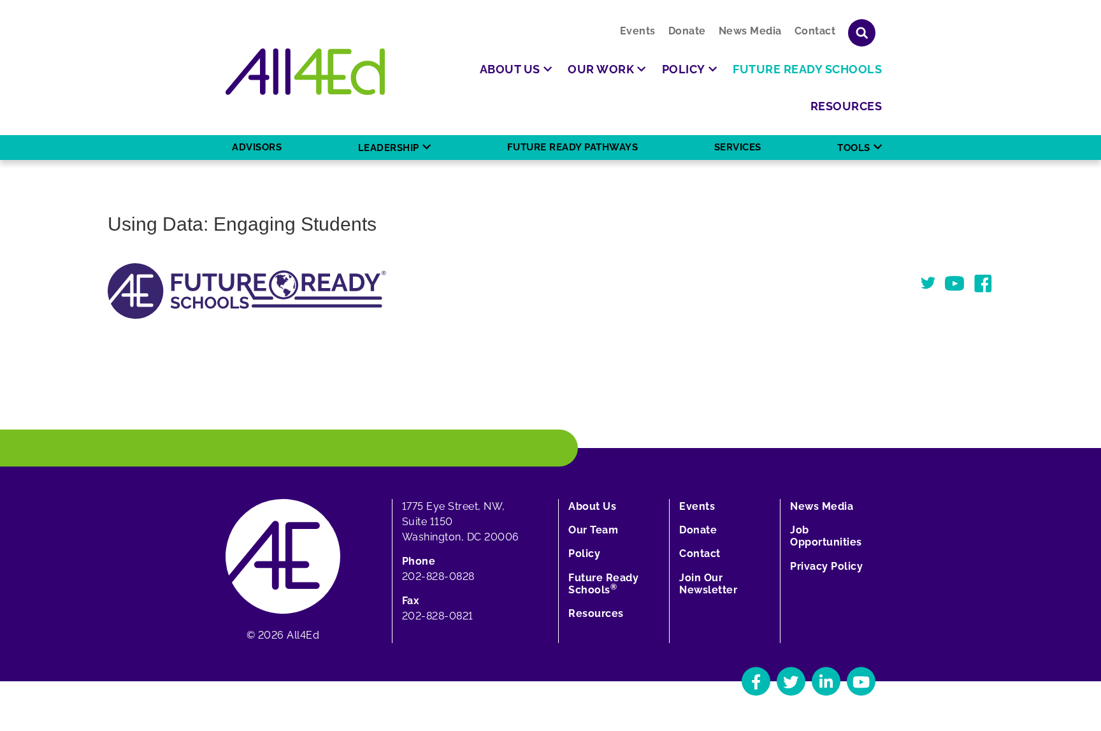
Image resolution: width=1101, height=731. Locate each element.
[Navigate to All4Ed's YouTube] (861, 681)
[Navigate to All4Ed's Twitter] (791, 681)
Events (638, 31)
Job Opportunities (826, 536)
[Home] (305, 71)
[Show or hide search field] (861, 33)
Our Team (593, 530)
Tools (853, 148)
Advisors (257, 147)
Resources (596, 613)
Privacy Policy (826, 566)
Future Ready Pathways (572, 147)
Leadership (388, 148)
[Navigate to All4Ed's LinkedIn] (826, 681)
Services (737, 147)
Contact (815, 31)
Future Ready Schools (603, 584)
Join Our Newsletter (708, 584)
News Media (750, 31)
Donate (687, 31)
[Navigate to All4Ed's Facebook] (756, 681)
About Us (592, 506)
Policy (584, 553)
